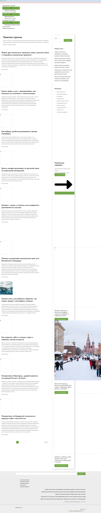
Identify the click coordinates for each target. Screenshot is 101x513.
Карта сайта (83, 509)
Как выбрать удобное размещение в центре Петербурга (19, 132)
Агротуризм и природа (8, 12)
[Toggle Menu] (11, 8)
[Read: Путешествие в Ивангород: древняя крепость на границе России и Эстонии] (6, 371)
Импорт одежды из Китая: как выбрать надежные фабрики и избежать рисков (62, 313)
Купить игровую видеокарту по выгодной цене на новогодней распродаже (20, 169)
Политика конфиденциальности (76, 511)
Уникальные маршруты (8, 28)
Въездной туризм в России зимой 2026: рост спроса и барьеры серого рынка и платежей (63, 386)
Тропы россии (6, 26)
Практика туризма (11, 18)
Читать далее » (5, 69)
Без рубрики (59, 96)
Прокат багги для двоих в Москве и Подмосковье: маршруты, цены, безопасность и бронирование (63, 78)
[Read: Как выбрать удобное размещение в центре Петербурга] (6, 127)
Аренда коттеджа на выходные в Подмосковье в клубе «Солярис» (70, 494)
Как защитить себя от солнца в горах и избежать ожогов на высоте (17, 338)
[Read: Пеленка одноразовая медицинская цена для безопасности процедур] (6, 254)
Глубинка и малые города (13, 25)
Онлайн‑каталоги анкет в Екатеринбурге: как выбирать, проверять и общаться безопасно (62, 54)
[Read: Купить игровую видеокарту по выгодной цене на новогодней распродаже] (6, 163)
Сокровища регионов (7, 20)
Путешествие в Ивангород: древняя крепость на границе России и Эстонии (20, 377)
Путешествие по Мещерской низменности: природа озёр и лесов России (19, 417)
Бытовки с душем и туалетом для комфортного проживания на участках (20, 206)
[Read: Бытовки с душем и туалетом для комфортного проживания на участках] (6, 200)
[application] (14, 6)
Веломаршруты (10, 16)
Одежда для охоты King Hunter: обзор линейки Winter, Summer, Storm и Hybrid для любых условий (63, 72)
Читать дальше (61, 319)
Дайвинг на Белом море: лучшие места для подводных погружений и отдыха (63, 459)
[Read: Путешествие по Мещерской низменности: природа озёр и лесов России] (6, 411)
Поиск (56, 38)
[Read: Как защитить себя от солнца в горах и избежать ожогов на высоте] (6, 332)
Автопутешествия (10, 10)
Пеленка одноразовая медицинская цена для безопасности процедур (20, 259)
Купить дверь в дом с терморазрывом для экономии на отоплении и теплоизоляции (19, 92)
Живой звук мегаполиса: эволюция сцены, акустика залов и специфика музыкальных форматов (25, 53)
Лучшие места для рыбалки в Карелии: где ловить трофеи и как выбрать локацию (19, 299)
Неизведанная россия (8, 5)
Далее (47, 442)
